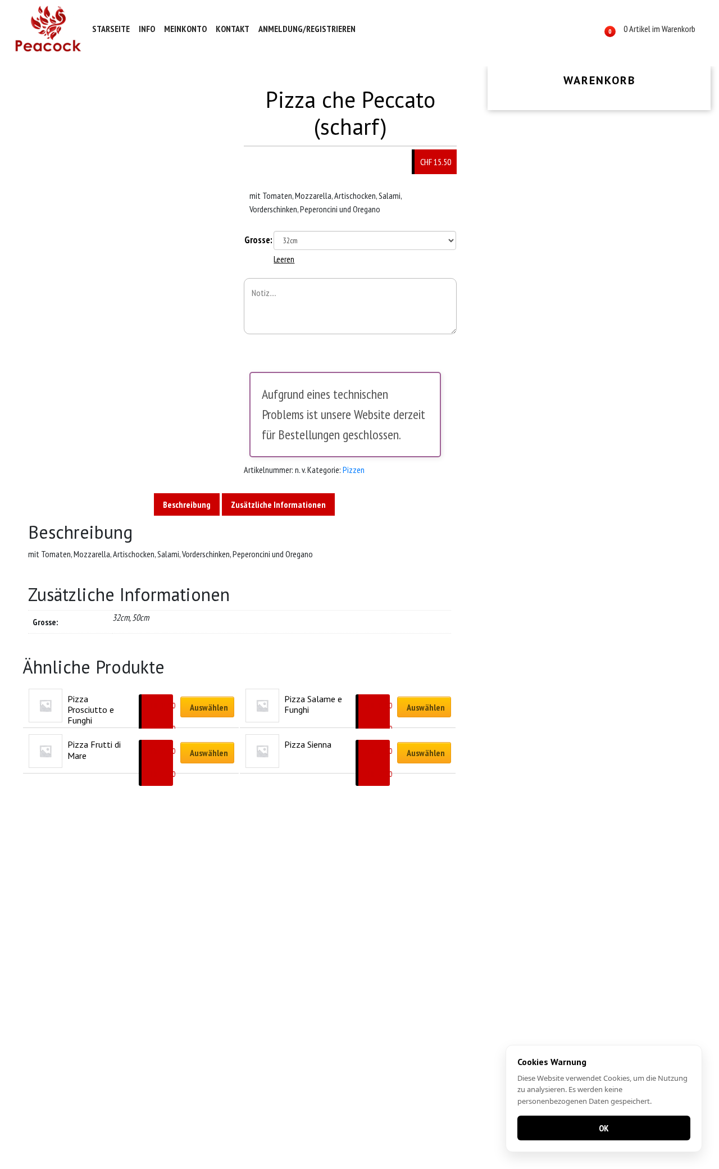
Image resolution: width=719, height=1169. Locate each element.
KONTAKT (232, 28)
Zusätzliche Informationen (278, 504)
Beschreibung (187, 504)
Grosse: (258, 240)
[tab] (187, 504)
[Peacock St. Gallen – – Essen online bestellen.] (48, 29)
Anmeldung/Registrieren (307, 28)
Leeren (284, 259)
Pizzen (354, 469)
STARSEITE (111, 28)
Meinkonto (185, 28)
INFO (147, 28)
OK (604, 1128)
